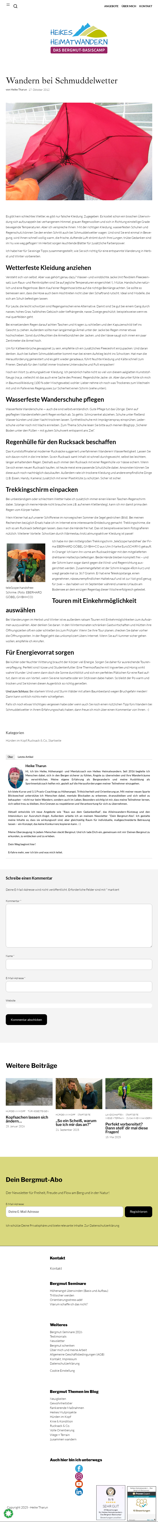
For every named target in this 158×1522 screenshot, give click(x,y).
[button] (8, 1513)
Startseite (54, 740)
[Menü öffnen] (8, 4)
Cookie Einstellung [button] (62, 1370)
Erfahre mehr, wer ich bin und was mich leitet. (35, 852)
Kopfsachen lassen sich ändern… (27, 1119)
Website (10, 1000)
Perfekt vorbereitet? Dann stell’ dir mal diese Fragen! (126, 1128)
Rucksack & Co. (38, 740)
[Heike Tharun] (16, 787)
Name (10, 955)
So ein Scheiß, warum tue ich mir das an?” (76, 1123)
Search (15, 6)
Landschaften (114, 1114)
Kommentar (13, 901)
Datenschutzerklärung (104, 1225)
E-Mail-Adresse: (15, 1204)
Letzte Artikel (25, 756)
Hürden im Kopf (16, 740)
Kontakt (56, 1268)
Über (10, 756)
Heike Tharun (35, 766)
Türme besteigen (38, 1111)
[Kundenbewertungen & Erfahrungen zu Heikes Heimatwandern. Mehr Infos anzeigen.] (141, 1503)
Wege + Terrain (114, 1118)
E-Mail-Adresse (15, 978)
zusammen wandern (139, 1118)
